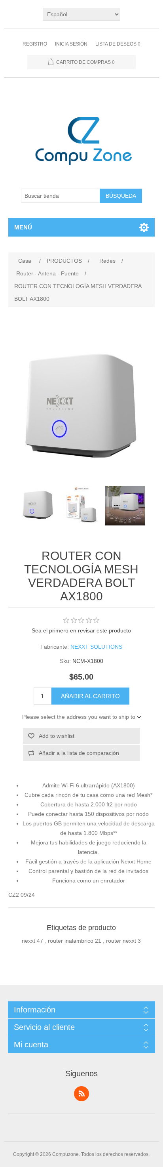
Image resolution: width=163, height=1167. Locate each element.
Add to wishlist (56, 736)
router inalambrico (70, 941)
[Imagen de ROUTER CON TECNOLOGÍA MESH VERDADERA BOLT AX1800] (38, 505)
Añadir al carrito (90, 696)
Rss (81, 1093)
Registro (35, 44)
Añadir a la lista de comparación (79, 753)
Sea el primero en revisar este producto (81, 630)
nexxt (28, 941)
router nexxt (121, 941)
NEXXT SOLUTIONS (96, 647)
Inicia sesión (71, 44)
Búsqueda (121, 196)
